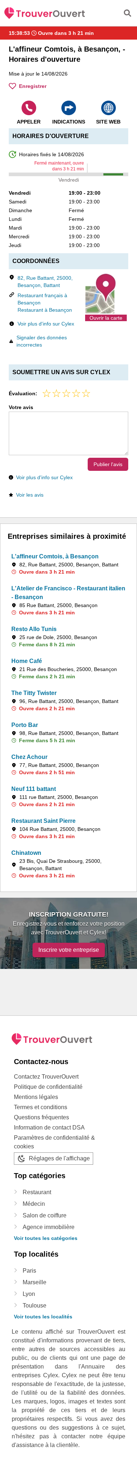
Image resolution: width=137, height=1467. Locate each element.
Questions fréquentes (41, 1117)
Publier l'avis (108, 464)
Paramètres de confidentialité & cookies (54, 1142)
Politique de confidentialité (48, 1087)
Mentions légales (36, 1097)
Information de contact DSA (49, 1127)
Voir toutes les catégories (45, 1238)
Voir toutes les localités (43, 1317)
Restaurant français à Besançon (42, 299)
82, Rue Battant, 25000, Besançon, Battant (45, 281)
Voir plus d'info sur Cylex (46, 324)
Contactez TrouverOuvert (46, 1077)
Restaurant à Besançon (45, 310)
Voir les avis (29, 495)
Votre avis (21, 407)
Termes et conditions (40, 1107)
